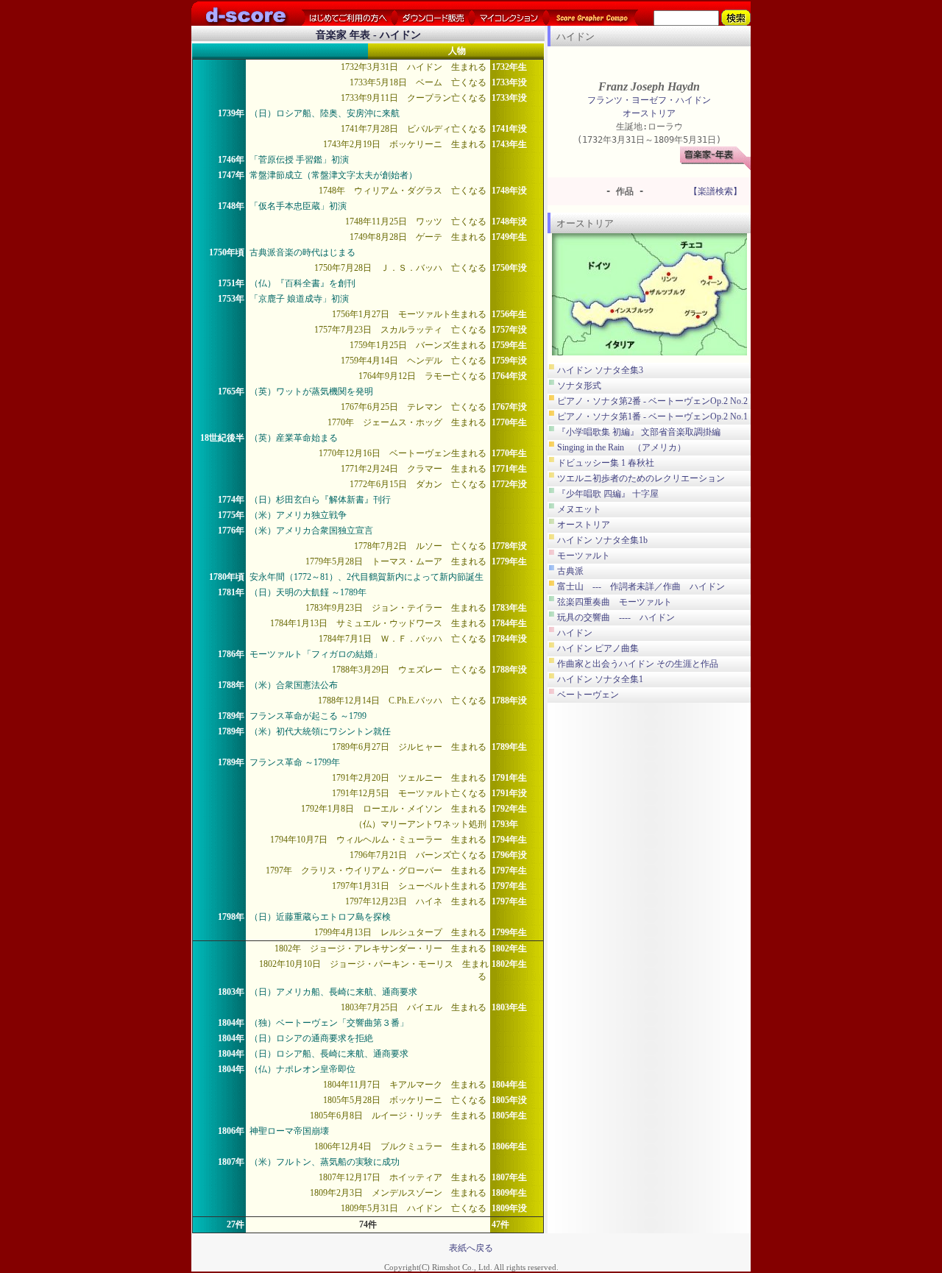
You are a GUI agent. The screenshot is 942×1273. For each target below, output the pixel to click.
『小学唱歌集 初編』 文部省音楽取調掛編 (638, 432)
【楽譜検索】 (715, 191)
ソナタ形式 (579, 385)
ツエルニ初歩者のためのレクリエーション (641, 478)
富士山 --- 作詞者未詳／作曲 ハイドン (641, 586)
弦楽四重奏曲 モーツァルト (614, 602)
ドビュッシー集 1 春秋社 (605, 463)
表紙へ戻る (471, 1248)
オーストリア (649, 113)
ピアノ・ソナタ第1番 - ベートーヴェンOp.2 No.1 (652, 416)
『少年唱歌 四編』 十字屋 (608, 494)
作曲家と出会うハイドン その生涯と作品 (637, 664)
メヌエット (579, 509)
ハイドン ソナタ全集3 (600, 370)
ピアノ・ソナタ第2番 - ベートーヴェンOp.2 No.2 (652, 401)
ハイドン (574, 633)
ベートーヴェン (588, 694)
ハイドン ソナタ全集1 (600, 679)
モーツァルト (583, 555)
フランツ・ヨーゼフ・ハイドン (649, 100)
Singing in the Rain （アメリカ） (621, 447)
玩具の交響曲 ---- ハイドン (616, 617)
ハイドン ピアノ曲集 (598, 648)
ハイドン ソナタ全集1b (602, 540)
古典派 (570, 571)
